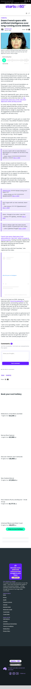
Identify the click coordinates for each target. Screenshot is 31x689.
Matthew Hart (8, 29)
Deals (12, 2)
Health (4, 600)
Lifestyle (5, 604)
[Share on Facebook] (29, 29)
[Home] (15, 6)
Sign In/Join (7, 2)
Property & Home (7, 602)
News (2, 375)
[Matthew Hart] (2, 29)
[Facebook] (25, 1)
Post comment (15, 363)
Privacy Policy (6, 631)
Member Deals (7, 607)
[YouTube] (29, 1)
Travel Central (23, 2)
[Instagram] (27, 1)
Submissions (6, 619)
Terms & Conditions (8, 626)
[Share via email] (27, 29)
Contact (5, 621)
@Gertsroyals (6, 191)
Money (5, 597)
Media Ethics (6, 628)
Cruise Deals (6, 614)
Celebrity (8, 375)
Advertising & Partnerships (10, 624)
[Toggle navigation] (26, 13)
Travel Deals (6, 612)
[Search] (29, 13)
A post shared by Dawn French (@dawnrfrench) (16, 294)
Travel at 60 (16, 2)
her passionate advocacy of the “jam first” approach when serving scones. (13, 99)
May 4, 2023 (16, 158)
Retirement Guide (7, 609)
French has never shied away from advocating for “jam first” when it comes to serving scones (15, 238)
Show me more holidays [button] (15, 529)
